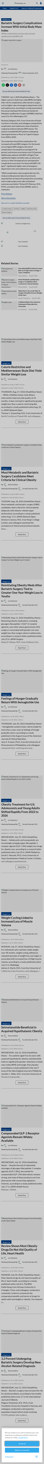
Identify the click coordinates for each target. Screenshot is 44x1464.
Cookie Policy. (23, 1437)
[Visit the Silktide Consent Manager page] (36, 1456)
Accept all (22, 1444)
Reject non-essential (22, 1450)
